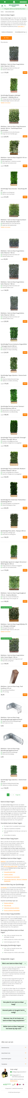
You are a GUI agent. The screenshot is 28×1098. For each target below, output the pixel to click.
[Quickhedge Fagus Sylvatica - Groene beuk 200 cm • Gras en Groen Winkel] (14, 365)
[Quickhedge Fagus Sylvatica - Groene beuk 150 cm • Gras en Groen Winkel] (14, 769)
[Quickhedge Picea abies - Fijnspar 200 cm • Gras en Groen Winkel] (14, 521)
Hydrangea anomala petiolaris (11, 908)
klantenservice (13, 1080)
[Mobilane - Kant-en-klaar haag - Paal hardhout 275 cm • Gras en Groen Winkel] (14, 676)
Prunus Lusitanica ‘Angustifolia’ (12, 910)
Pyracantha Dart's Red (9, 872)
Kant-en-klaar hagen (9, 11)
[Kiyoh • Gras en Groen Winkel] (14, 1084)
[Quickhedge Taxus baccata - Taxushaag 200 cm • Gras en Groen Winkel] (14, 178)
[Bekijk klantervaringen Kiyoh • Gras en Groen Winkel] (23, 2)
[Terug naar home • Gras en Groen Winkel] (14, 2)
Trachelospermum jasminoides (12, 877)
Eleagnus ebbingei (8, 903)
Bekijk (25, 72)
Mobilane (3, 861)
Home (2, 11)
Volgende (17, 795)
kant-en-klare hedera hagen (11, 866)
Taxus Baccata (7, 905)
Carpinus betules (8, 874)
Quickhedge (4, 887)
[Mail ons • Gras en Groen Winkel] (5, 2)
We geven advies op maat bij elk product (14, 9)
